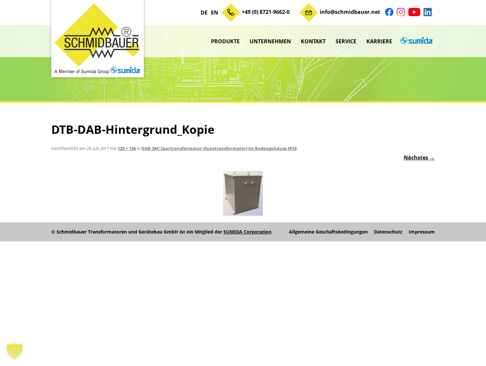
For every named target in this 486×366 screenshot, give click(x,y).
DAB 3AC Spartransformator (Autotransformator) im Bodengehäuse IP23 (219, 148)
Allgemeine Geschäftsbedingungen (328, 232)
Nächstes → (419, 157)
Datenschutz (388, 232)
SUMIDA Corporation (247, 232)
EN (214, 12)
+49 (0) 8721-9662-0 (266, 12)
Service (346, 41)
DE (204, 12)
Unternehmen (270, 41)
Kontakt (313, 41)
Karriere (379, 41)
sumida (415, 41)
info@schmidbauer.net (350, 12)
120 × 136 (127, 148)
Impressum (422, 232)
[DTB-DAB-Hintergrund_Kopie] (243, 193)
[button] (14, 351)
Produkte (225, 41)
